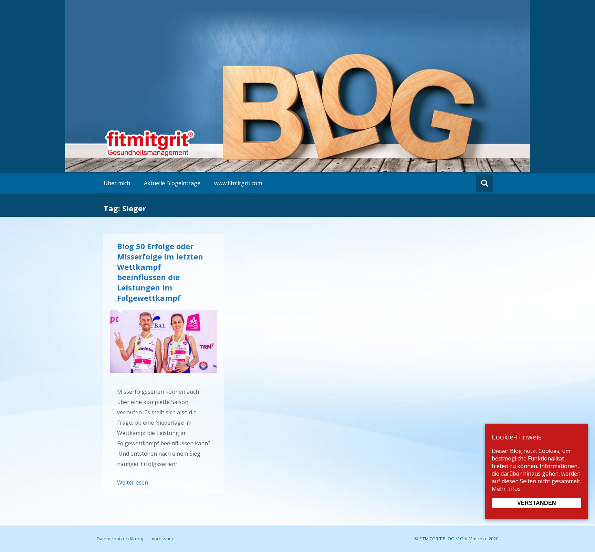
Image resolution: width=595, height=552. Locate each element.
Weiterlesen (132, 482)
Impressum (161, 538)
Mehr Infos (506, 488)
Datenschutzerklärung (120, 538)
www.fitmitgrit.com (238, 183)
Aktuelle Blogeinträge (172, 183)
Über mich (117, 183)
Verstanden (536, 503)
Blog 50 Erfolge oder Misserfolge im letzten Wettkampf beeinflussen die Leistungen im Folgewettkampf (160, 272)
